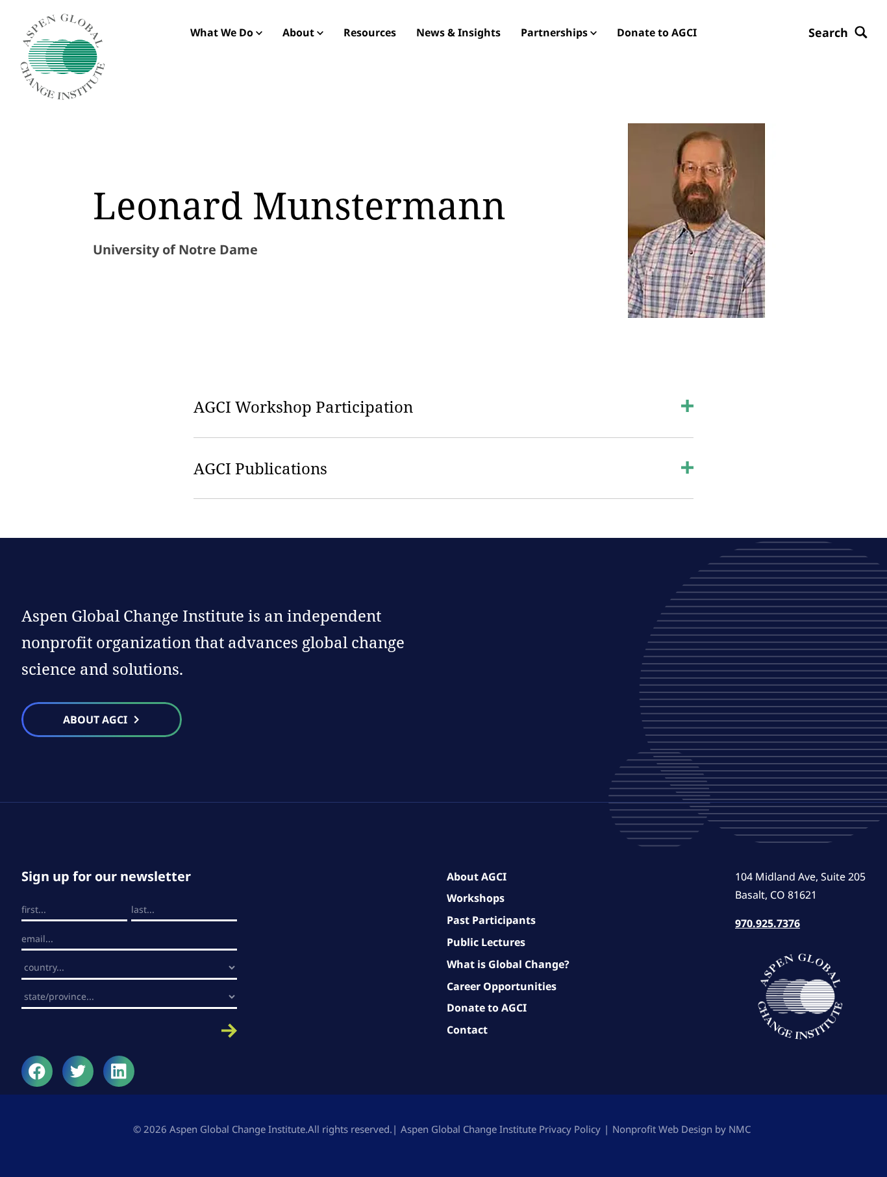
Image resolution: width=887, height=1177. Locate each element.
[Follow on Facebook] (37, 1071)
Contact (467, 1030)
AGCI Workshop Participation (303, 406)
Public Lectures (486, 942)
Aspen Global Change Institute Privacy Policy (501, 1128)
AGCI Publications (260, 468)
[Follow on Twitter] (78, 1071)
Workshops (476, 898)
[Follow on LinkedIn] (118, 1071)
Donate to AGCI (487, 1008)
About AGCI (476, 876)
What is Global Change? (508, 964)
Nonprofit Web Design (662, 1128)
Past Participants (491, 920)
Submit (129, 1030)
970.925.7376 (767, 923)
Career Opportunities (501, 986)
